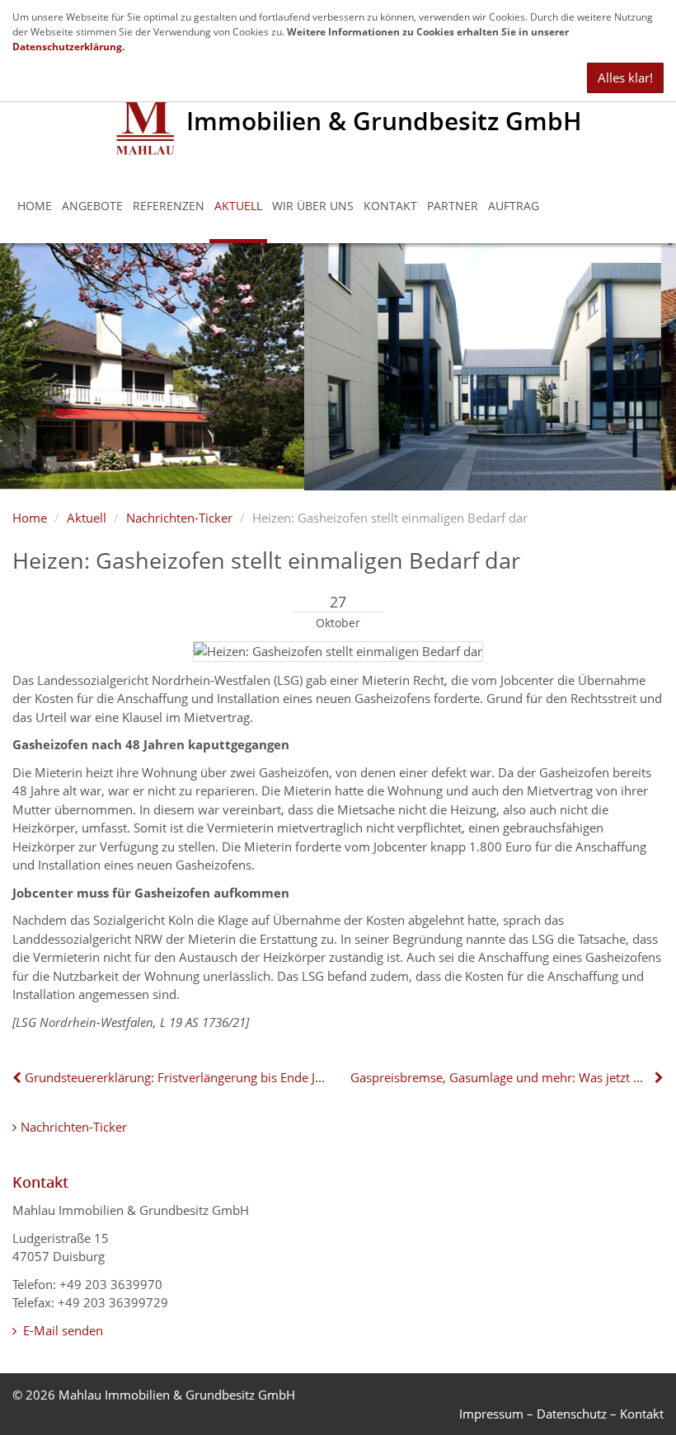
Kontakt (390, 205)
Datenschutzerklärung (67, 47)
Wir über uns (313, 205)
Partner (452, 205)
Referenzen (168, 205)
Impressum (491, 1413)
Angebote (92, 205)
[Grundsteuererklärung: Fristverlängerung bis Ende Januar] (18, 1077)
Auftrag (513, 205)
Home (34, 205)
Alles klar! (625, 77)
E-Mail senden (61, 1330)
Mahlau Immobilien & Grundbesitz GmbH (177, 1394)
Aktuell (238, 205)
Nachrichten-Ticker (179, 517)
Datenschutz (572, 1413)
